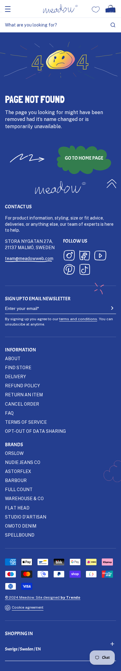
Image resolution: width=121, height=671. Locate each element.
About (12, 358)
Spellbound (19, 535)
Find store (18, 367)
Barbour (16, 480)
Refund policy (22, 385)
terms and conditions (78, 318)
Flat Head (17, 507)
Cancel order (22, 404)
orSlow (14, 453)
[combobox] (60, 25)
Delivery (15, 376)
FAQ (9, 413)
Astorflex (18, 471)
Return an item (24, 394)
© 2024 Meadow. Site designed (42, 597)
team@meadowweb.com (29, 258)
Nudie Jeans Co (22, 462)
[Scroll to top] (112, 183)
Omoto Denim (20, 526)
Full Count (19, 489)
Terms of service (26, 422)
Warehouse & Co (24, 498)
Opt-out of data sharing (35, 431)
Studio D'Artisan (25, 516)
